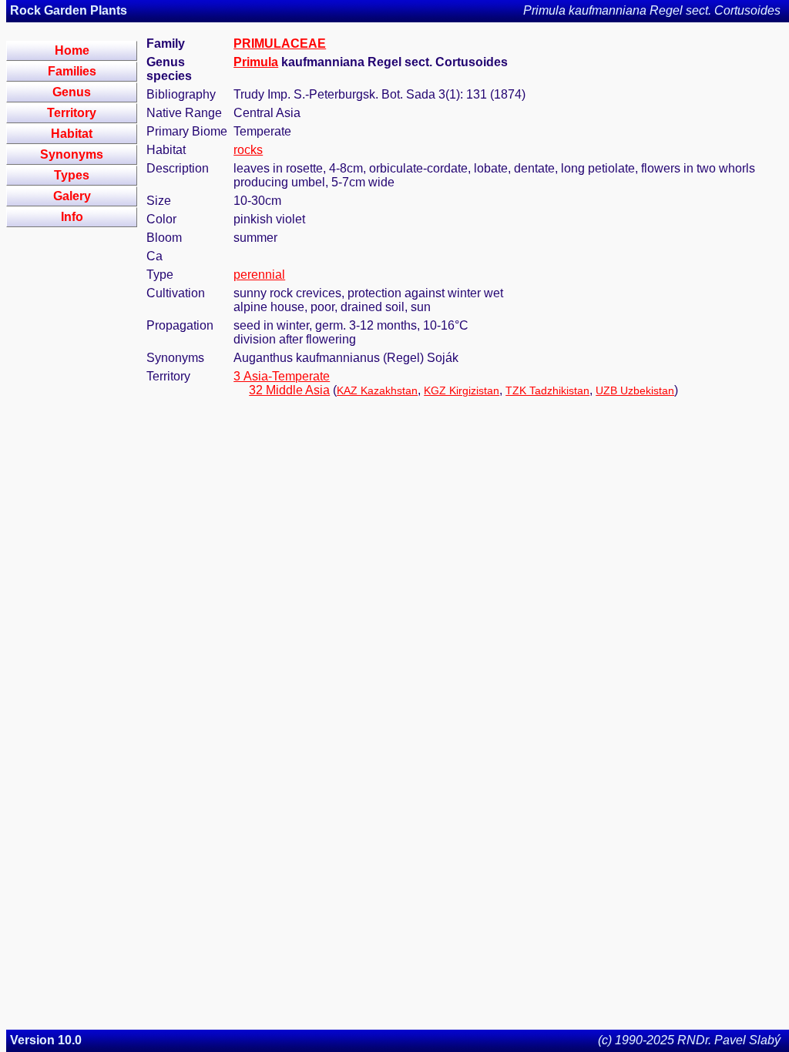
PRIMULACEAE (279, 43)
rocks (248, 149)
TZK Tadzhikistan (547, 390)
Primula (255, 62)
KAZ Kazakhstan (377, 390)
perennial (259, 274)
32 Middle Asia (289, 390)
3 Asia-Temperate (281, 376)
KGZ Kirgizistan (461, 390)
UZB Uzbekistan (635, 390)
